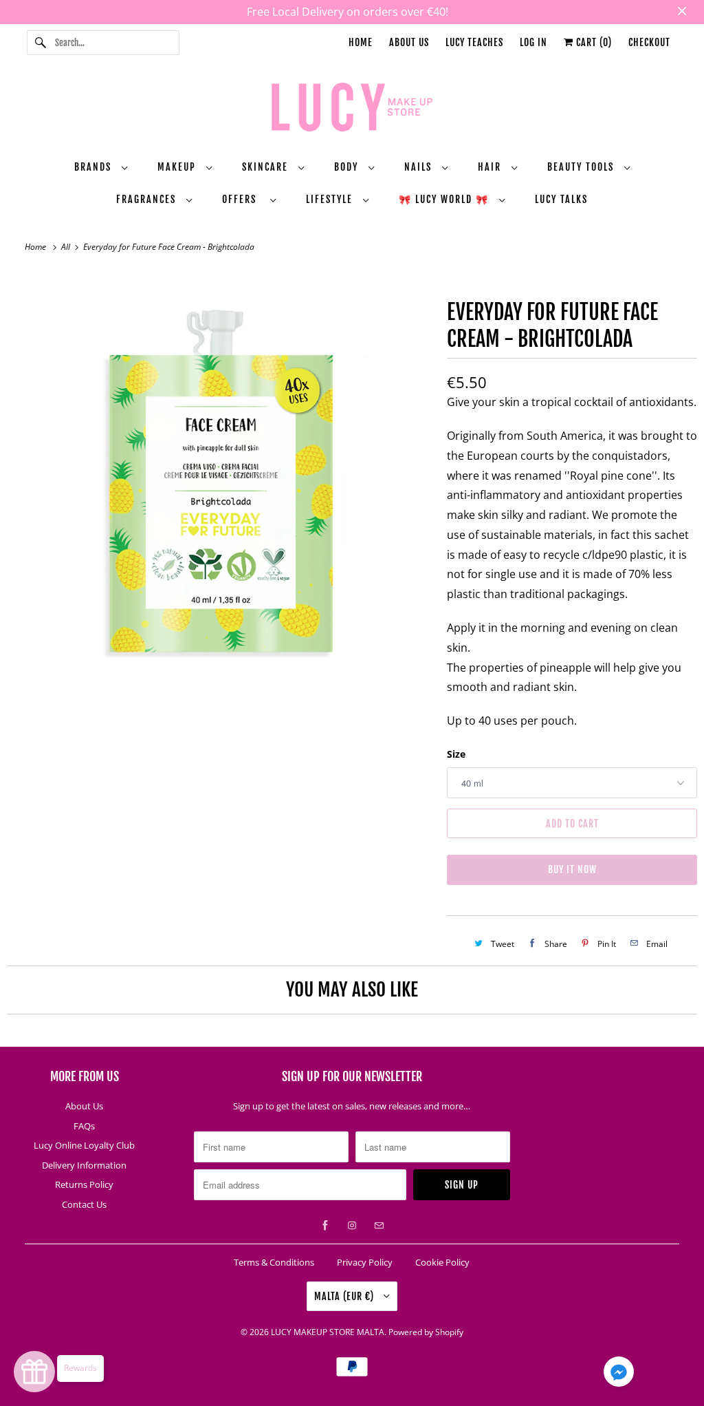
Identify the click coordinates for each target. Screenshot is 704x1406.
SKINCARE (267, 167)
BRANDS (94, 167)
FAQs (84, 1126)
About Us (409, 42)
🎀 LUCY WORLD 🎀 (445, 199)
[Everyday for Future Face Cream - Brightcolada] (220, 484)
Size (456, 753)
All (66, 247)
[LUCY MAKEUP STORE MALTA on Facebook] (325, 1226)
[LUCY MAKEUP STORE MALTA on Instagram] (352, 1226)
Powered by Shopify (425, 1332)
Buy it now (572, 869)
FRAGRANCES (147, 199)
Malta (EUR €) (345, 1296)
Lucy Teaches (474, 42)
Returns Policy (84, 1184)
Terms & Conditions (274, 1262)
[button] (619, 1374)
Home (361, 42)
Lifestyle (331, 199)
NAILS (419, 167)
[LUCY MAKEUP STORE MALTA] (352, 109)
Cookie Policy (442, 1262)
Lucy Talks (561, 199)
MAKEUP (178, 167)
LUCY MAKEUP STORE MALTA (327, 1332)
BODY (348, 167)
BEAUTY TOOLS (582, 167)
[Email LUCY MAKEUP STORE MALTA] (379, 1226)
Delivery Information (84, 1165)
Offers (242, 199)
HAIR (491, 167)
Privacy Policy (365, 1262)
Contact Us (84, 1204)
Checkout (649, 42)
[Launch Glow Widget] (34, 1371)
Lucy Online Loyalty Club (84, 1145)
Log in (533, 42)
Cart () (592, 42)
